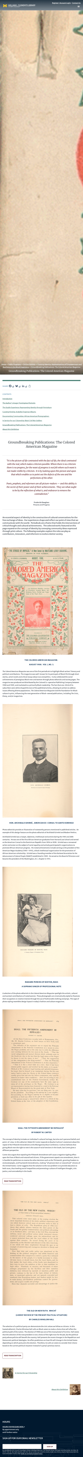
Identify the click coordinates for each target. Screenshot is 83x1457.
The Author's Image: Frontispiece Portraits (18, 403)
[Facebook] (11, 386)
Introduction (7, 399)
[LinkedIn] (24, 386)
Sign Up (50, 1447)
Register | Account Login (61, 3)
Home (3, 364)
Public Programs (14, 364)
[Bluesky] (17, 386)
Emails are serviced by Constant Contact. (32, 1453)
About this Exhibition (10, 429)
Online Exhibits (29, 364)
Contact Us (76, 3)
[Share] (29, 386)
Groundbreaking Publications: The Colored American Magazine (27, 425)
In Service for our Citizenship (26, 1373)
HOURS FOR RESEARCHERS (13, 1427)
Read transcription (12, 1181)
